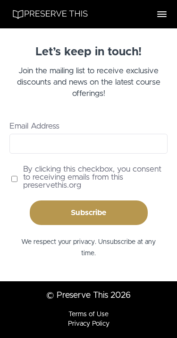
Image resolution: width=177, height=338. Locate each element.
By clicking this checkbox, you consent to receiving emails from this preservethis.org (92, 177)
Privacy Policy (89, 324)
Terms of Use (88, 314)
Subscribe (88, 213)
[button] (162, 14)
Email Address (34, 126)
